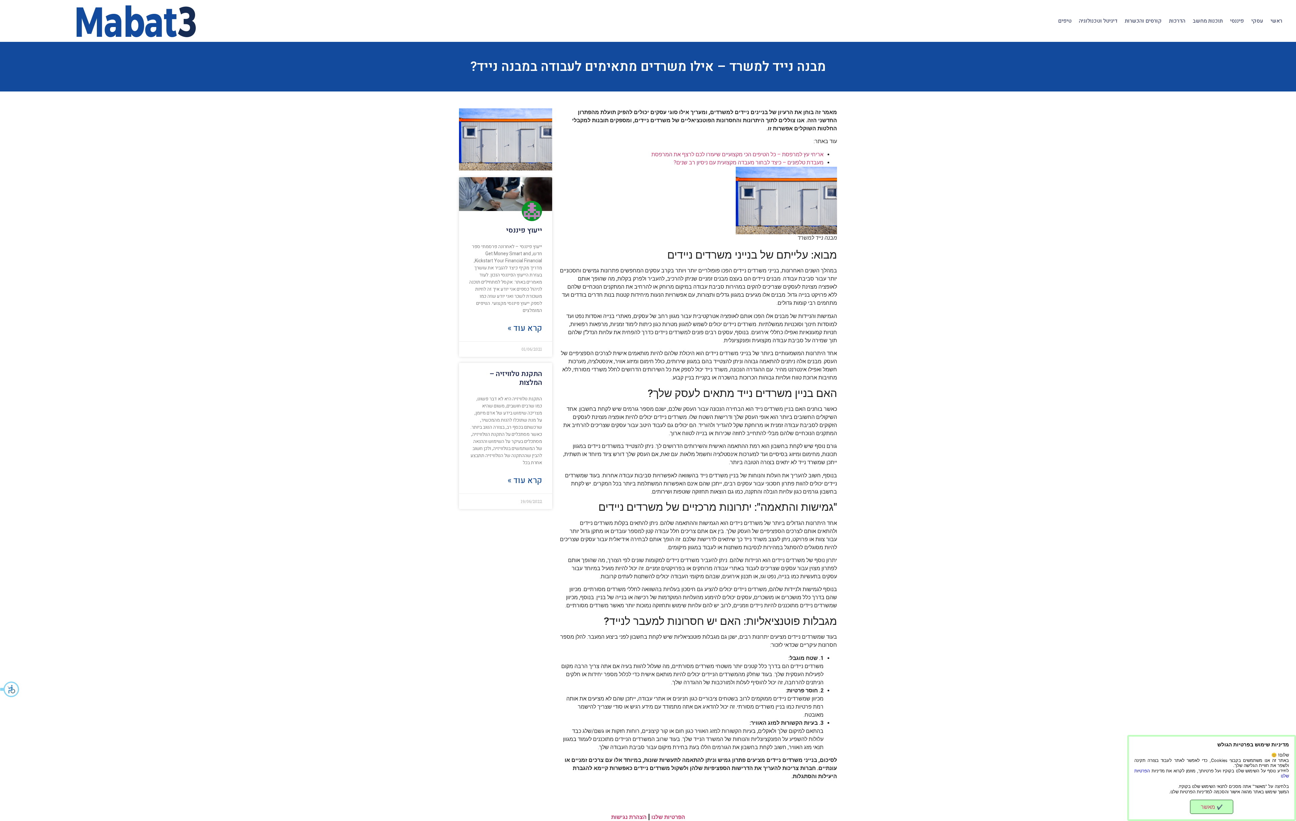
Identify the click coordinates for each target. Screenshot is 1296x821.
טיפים (1065, 21)
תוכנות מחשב (1208, 21)
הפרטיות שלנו (668, 817)
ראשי (1276, 21)
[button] (10, 689)
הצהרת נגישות (629, 817)
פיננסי (1237, 21)
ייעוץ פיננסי (524, 230)
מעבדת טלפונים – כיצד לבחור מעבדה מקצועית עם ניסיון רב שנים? (749, 162)
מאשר (1212, 806)
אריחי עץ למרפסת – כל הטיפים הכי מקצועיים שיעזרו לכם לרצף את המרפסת (737, 154)
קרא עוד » (525, 328)
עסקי (1257, 21)
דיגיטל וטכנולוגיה (1098, 21)
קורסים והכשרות (1143, 21)
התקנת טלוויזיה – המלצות (516, 378)
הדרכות (1177, 21)
